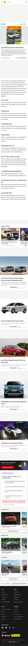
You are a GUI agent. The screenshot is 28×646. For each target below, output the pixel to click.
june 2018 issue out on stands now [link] (19, 583)
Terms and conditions (19, 616)
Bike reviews (17, 597)
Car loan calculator (5, 601)
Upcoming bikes (17, 594)
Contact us (3, 616)
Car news (3, 599)
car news (7, 583)
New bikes (16, 592)
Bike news (16, 599)
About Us (16, 609)
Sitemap (3, 614)
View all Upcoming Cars (13, 531)
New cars (3, 592)
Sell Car (3, 619)
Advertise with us (18, 619)
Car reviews (4, 597)
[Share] (26, 44)
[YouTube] (2, 627)
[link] (10, 518)
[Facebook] (9, 627)
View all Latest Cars (13, 578)
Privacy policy (17, 614)
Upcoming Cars (4, 594)
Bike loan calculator (18, 601)
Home (2, 583)
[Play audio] (24, 44)
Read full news (13, 287)
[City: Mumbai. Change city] (26, 2)
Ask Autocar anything (6, 609)
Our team (16, 611)
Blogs (2, 611)
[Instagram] (6, 627)
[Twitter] (13, 627)
